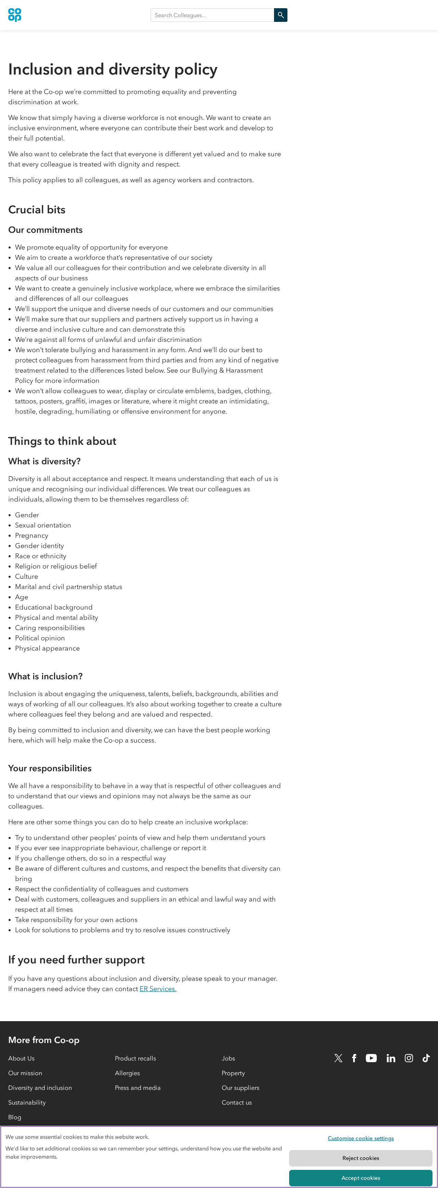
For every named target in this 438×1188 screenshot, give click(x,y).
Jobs (228, 1058)
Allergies (127, 1073)
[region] (219, 1157)
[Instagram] (409, 1058)
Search (280, 15)
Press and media (138, 1088)
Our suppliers (240, 1088)
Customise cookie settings (361, 1138)
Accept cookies (361, 1177)
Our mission (25, 1073)
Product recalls (135, 1058)
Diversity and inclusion (40, 1088)
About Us (21, 1058)
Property (233, 1073)
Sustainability (27, 1102)
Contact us (237, 1102)
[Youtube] (371, 1058)
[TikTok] (426, 1058)
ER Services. (158, 989)
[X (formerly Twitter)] (338, 1058)
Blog (14, 1117)
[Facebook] (354, 1058)
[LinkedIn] (391, 1058)
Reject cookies (361, 1157)
